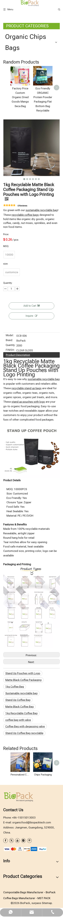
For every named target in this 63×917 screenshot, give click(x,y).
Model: (10, 335)
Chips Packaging (43, 774)
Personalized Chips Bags (20, 774)
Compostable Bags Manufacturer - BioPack (29, 892)
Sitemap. (47, 903)
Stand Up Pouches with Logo (22, 673)
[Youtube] (17, 840)
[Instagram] (23, 840)
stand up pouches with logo (28, 401)
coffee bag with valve (18, 720)
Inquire (29, 315)
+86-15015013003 (24, 817)
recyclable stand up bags (26, 388)
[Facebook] (5, 840)
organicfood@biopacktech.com (31, 822)
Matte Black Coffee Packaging (23, 680)
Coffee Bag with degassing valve (25, 726)
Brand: (9, 340)
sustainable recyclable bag (42, 210)
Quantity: (11, 345)
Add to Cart (29, 305)
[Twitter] (11, 840)
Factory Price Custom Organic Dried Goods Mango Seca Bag (20, 97)
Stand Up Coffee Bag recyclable (24, 733)
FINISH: (10, 350)
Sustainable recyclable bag (21, 693)
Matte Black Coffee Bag (19, 706)
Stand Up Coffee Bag (17, 700)
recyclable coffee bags (25, 214)
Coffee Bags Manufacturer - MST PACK (26, 898)
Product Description (18, 355)
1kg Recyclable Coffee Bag (21, 713)
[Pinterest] (29, 840)
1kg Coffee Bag (14, 686)
